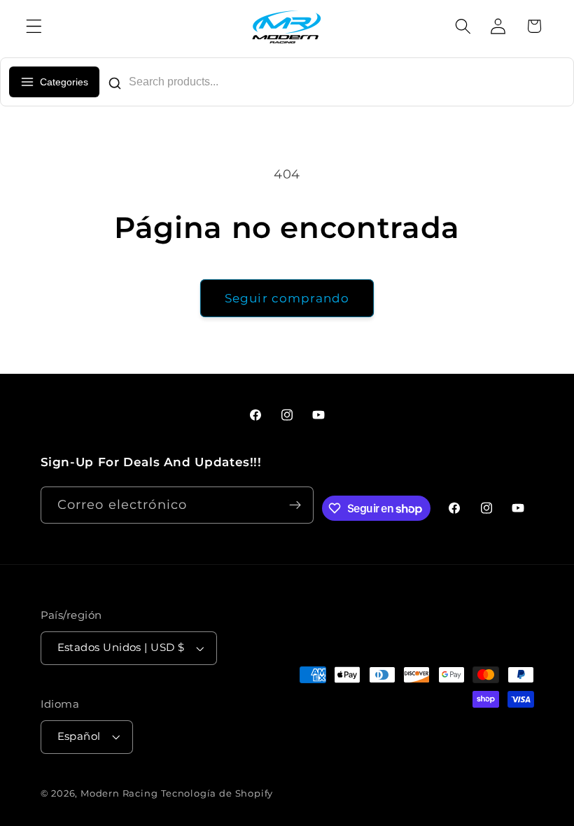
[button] (34, 26)
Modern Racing (119, 793)
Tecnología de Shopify (217, 793)
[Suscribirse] (296, 505)
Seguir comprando (287, 297)
